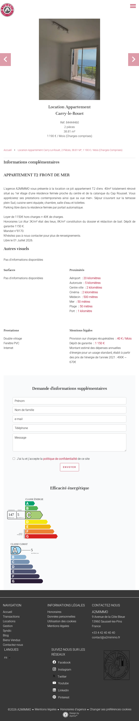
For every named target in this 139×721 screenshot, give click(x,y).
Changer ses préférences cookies (110, 709)
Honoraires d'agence (73, 709)
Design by (74, 714)
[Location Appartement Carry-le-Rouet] (69, 59)
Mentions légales (45, 709)
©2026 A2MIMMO (19, 709)
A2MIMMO (100, 612)
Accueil (8, 150)
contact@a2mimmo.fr (106, 637)
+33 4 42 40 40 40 (103, 632)
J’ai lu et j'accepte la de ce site (53, 458)
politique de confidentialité (60, 458)
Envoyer (69, 467)
